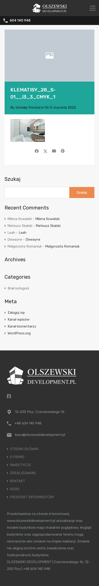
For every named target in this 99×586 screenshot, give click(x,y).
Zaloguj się (16, 313)
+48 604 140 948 (28, 423)
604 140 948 (20, 20)
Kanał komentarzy (22, 326)
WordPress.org (19, 333)
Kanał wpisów (18, 319)
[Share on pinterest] (62, 151)
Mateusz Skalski (48, 226)
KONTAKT (17, 481)
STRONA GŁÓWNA (24, 449)
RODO (14, 489)
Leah (22, 233)
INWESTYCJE (20, 465)
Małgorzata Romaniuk (62, 246)
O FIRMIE (17, 457)
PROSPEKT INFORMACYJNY (32, 497)
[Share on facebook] (37, 151)
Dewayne (33, 239)
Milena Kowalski (47, 219)
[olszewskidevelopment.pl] (49, 10)
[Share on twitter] (45, 151)
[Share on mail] (54, 151)
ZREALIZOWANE (23, 473)
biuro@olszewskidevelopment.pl (40, 435)
